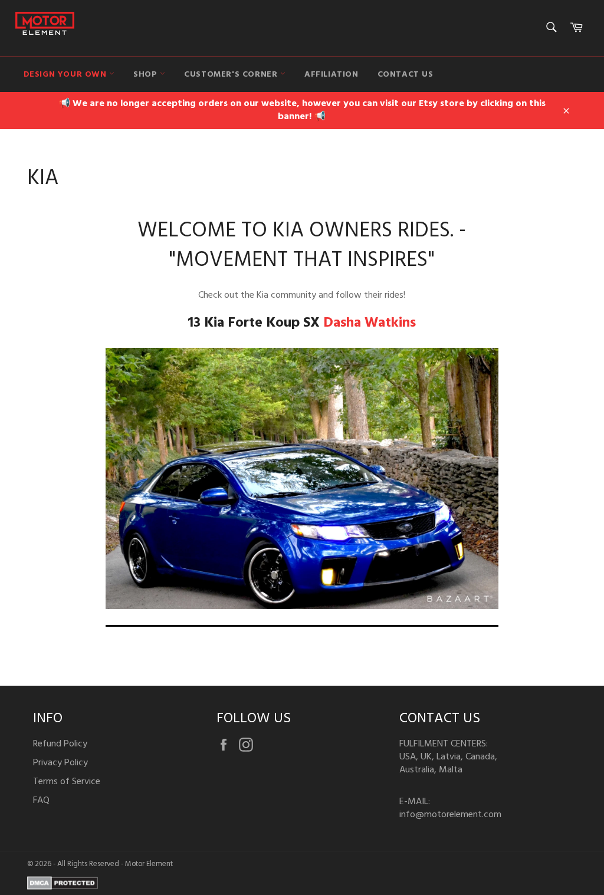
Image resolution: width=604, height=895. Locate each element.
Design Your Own (67, 74)
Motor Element (149, 864)
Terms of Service (66, 781)
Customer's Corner (232, 74)
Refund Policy (60, 744)
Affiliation (331, 74)
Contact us (406, 74)
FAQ (41, 800)
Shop (146, 74)
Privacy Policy (60, 763)
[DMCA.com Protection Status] (62, 887)
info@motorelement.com (450, 814)
